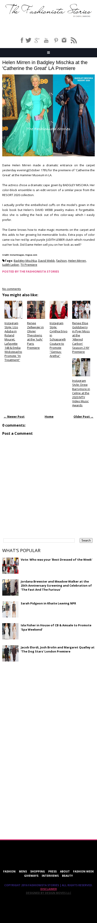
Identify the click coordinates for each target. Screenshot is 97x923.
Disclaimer (48, 889)
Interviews (50, 876)
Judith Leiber (10, 265)
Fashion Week (83, 871)
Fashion (9, 871)
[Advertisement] (36, 697)
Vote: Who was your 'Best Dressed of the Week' (56, 560)
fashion (61, 261)
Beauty (67, 876)
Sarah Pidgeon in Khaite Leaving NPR (48, 603)
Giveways (31, 876)
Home (49, 416)
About (65, 871)
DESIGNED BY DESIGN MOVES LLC (48, 893)
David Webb (46, 261)
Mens (23, 871)
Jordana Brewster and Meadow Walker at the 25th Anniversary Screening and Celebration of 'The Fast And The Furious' (56, 585)
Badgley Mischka (25, 261)
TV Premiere (29, 265)
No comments (11, 289)
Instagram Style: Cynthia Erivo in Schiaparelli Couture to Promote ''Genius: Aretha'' (58, 339)
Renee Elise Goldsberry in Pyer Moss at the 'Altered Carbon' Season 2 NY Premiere (81, 337)
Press (52, 871)
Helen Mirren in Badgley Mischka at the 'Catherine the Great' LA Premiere (45, 65)
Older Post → (83, 416)
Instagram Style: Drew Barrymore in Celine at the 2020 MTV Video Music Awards (81, 393)
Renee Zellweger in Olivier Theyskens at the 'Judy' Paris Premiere (35, 335)
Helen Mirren (77, 261)
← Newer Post (14, 416)
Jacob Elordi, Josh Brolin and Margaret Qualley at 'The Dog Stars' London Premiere (58, 649)
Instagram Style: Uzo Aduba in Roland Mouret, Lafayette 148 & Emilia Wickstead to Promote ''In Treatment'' (13, 341)
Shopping (37, 871)
